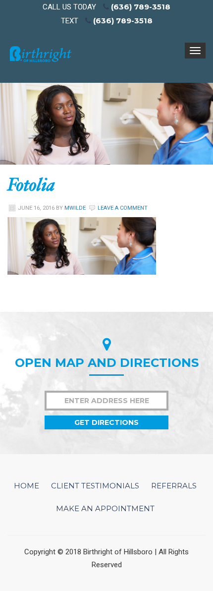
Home (26, 485)
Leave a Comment (123, 208)
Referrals (174, 485)
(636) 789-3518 (140, 6)
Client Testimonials (95, 485)
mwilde (75, 208)
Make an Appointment (105, 508)
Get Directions (106, 422)
